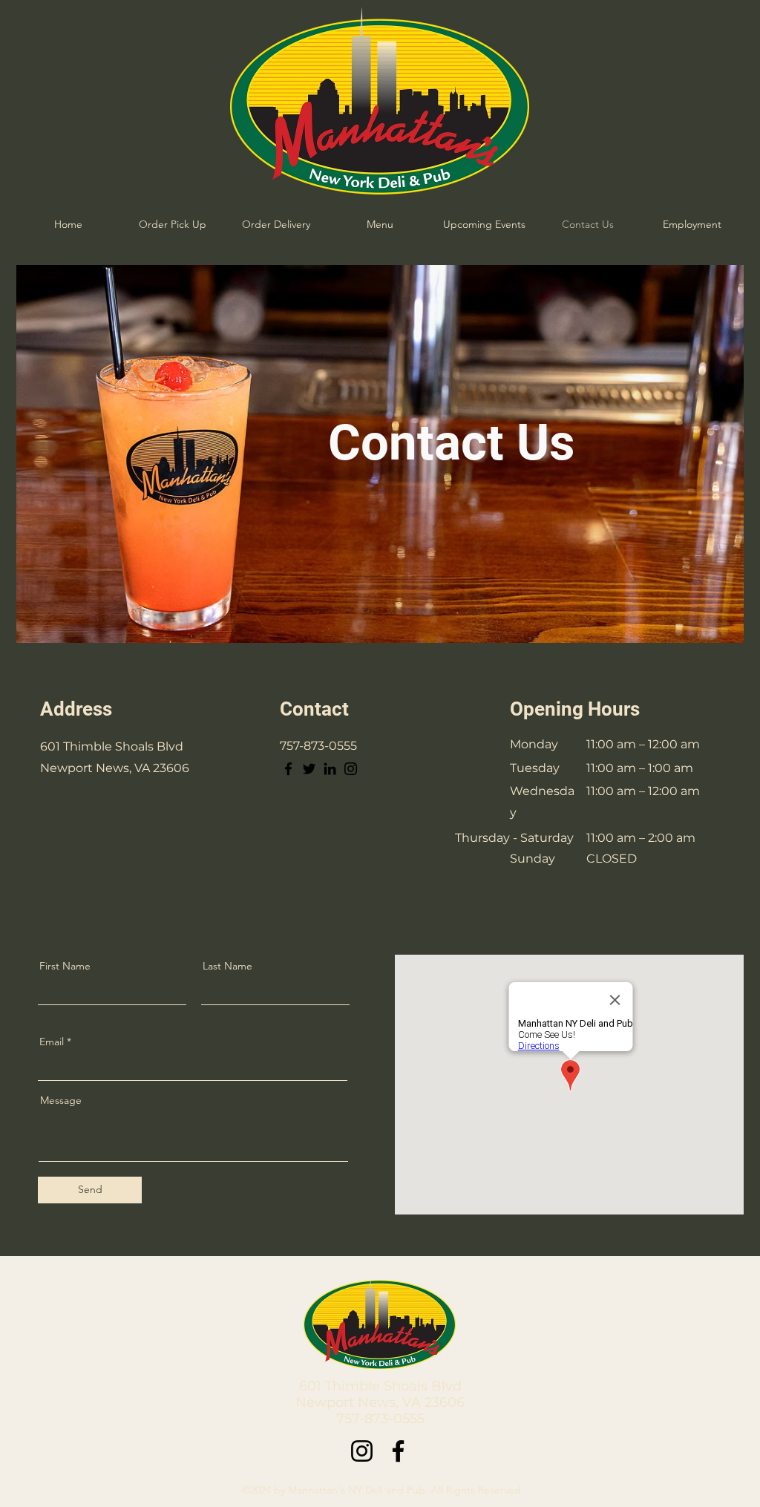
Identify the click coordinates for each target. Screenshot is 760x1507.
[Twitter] (309, 768)
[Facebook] (288, 768)
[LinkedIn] (329, 768)
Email (51, 1041)
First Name (65, 966)
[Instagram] (350, 768)
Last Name (227, 966)
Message (61, 1100)
